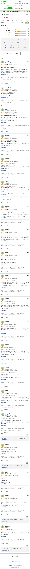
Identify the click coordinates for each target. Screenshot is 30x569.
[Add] (27, 15)
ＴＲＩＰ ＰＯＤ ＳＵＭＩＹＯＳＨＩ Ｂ (11, 14)
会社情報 (10, 565)
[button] (8, 62)
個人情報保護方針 (18, 565)
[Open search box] (2, 53)
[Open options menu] (28, 61)
